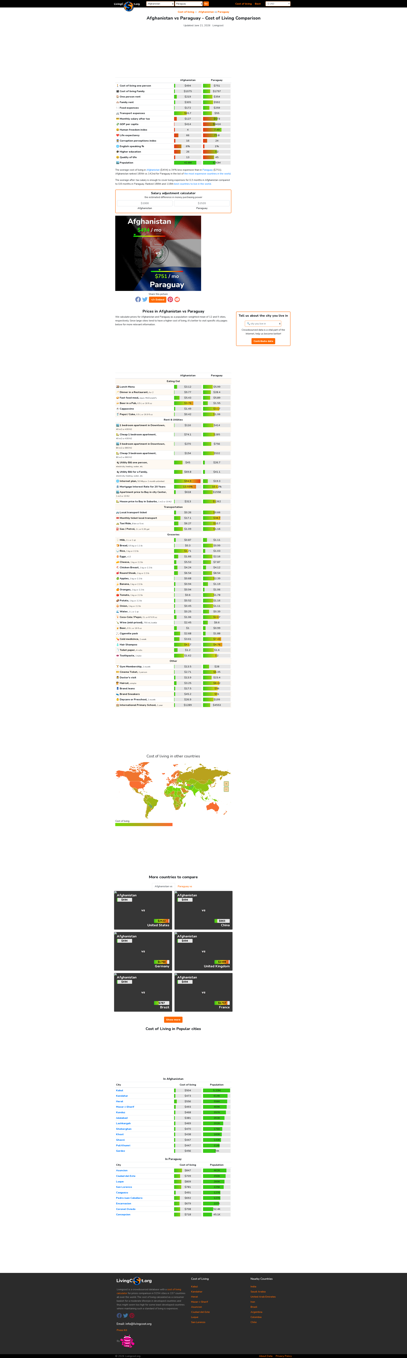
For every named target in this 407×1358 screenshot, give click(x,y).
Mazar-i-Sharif (125, 1107)
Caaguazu (122, 1192)
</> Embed (157, 299)
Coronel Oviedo (125, 1209)
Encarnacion (123, 1203)
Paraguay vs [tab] (185, 886)
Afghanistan (206, 12)
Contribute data (263, 341)
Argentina (256, 1312)
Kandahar (122, 1096)
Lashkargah (123, 1123)
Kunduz (120, 1112)
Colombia (256, 1317)
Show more (173, 1019)
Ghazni (120, 1140)
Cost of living (243, 4)
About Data (265, 1356)
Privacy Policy (284, 1356)
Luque (120, 1181)
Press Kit (122, 1330)
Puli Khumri (123, 1145)
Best (258, 4)
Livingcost (218, 25)
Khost (120, 1134)
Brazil (254, 1307)
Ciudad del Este (125, 1176)
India (253, 1286)
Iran (253, 1302)
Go (206, 3)
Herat (119, 1101)
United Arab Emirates (263, 1297)
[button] (138, 299)
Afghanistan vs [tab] (163, 886)
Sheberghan (123, 1129)
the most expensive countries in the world (207, 173)
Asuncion (122, 1170)
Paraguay (223, 12)
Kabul (119, 1090)
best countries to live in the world (192, 184)
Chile (254, 1322)
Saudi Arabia (258, 1291)
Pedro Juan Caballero (129, 1198)
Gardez (120, 1151)
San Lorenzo (124, 1187)
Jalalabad (122, 1118)
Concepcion (123, 1214)
